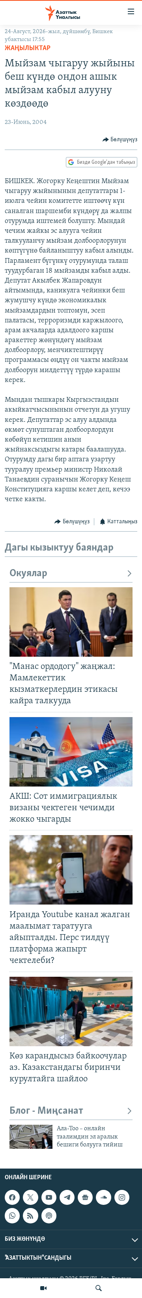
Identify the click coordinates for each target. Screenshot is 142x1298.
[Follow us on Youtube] (48, 1197)
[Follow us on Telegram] (67, 1197)
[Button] (120, 140)
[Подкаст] (48, 1215)
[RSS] (30, 1215)
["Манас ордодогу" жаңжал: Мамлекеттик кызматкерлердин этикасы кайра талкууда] (71, 622)
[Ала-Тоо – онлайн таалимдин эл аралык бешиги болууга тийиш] (30, 1137)
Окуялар (28, 573)
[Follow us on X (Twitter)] (30, 1197)
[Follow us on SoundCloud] (103, 1197)
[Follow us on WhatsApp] (12, 1215)
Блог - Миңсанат (46, 1111)
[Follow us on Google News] (85, 1197)
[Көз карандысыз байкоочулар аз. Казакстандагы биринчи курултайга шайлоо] (71, 1011)
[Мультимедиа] (43, 1288)
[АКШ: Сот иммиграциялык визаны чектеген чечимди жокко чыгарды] (71, 752)
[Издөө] (98, 1288)
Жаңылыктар (27, 48)
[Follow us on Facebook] (12, 1197)
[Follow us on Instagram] (121, 1197)
